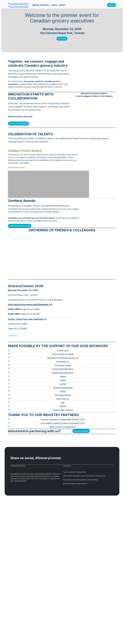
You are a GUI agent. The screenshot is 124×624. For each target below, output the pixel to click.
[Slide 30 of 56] (63, 275)
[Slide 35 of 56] (69, 275)
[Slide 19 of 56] (51, 275)
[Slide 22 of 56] (54, 275)
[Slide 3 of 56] (33, 275)
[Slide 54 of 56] (90, 275)
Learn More (21, 188)
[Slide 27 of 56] (60, 275)
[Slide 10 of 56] (41, 275)
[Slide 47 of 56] (82, 275)
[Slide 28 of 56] (61, 275)
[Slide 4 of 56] (34, 275)
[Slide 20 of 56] (52, 275)
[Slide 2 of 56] (32, 275)
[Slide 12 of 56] (43, 275)
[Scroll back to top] (62, 562)
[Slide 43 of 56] (78, 275)
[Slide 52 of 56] (88, 275)
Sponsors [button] (44, 5)
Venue (54, 5)
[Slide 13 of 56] (44, 275)
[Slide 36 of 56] (70, 275)
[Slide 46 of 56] (81, 275)
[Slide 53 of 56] (89, 275)
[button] (111, 5)
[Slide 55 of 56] (91, 275)
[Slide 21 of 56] (53, 275)
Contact (62, 5)
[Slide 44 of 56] (79, 275)
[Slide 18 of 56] (50, 275)
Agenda (35, 5)
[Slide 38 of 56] (72, 275)
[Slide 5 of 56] (35, 275)
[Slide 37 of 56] (71, 275)
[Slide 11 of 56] (42, 275)
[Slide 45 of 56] (80, 275)
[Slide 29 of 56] (62, 275)
